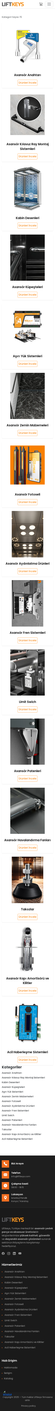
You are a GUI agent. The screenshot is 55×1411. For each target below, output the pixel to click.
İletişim (8, 1373)
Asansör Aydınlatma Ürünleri (18, 1106)
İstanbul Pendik (19, 1197)
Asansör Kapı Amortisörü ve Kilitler (21, 1134)
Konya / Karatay (19, 1201)
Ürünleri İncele (27, 82)
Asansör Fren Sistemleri (15, 1110)
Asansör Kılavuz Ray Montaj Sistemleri (23, 1077)
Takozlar (7, 1129)
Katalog (8, 1378)
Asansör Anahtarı (12, 1073)
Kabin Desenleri (11, 1082)
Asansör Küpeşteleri (13, 1087)
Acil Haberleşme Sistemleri (17, 1139)
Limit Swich (8, 1115)
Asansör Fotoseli (11, 1101)
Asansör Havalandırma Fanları (19, 1124)
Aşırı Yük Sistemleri (12, 1091)
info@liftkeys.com (20, 1176)
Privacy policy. (28, 1405)
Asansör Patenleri (12, 1120)
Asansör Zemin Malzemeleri (17, 1096)
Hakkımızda (10, 1367)
